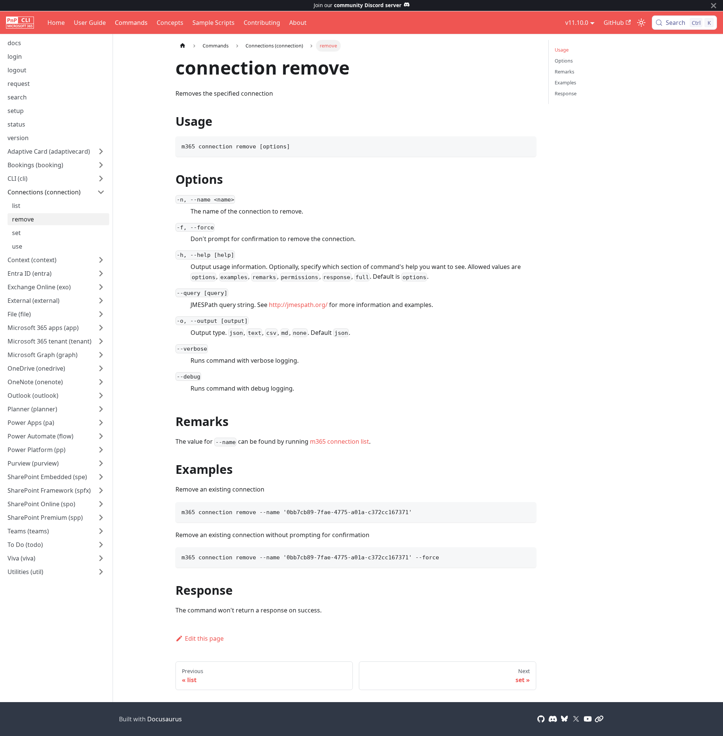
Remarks (564, 71)
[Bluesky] (564, 719)
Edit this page (204, 638)
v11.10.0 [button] (576, 22)
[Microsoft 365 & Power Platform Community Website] (599, 719)
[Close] (713, 5)
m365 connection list (339, 441)
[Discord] (553, 719)
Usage (562, 49)
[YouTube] (588, 719)
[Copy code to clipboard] (527, 145)
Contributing (262, 22)
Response (566, 93)
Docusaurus (164, 719)
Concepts (170, 22)
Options (564, 60)
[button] (56, 151)
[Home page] (182, 46)
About (298, 22)
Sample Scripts (213, 22)
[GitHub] (541, 719)
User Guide (90, 22)
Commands (131, 22)
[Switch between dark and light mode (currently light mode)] (641, 23)
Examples (565, 82)
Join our (357, 5)
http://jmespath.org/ (298, 305)
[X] (576, 719)
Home (56, 22)
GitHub (614, 22)
